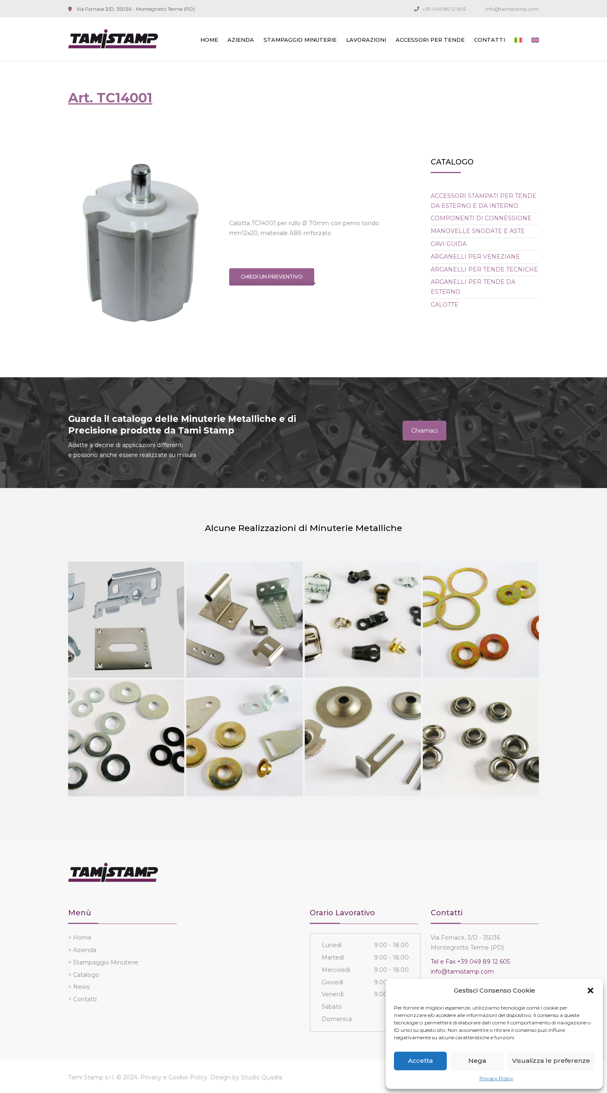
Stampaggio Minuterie (300, 39)
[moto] (481, 620)
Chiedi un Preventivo (272, 277)
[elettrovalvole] (481, 738)
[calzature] (363, 620)
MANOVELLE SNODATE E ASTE (478, 231)
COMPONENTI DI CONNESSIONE (481, 218)
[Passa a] (518, 40)
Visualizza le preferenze (551, 1060)
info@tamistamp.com (512, 9)
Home (209, 39)
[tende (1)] (126, 620)
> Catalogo (83, 975)
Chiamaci (424, 430)
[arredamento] (244, 620)
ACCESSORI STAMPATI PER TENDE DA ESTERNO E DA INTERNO (483, 201)
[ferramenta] (244, 738)
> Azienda (82, 950)
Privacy (150, 1077)
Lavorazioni (366, 39)
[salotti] (363, 738)
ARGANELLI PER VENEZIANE (475, 256)
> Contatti (82, 999)
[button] (590, 990)
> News (79, 987)
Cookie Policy (187, 1077)
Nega (477, 1060)
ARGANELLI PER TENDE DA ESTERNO (473, 286)
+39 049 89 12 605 (444, 9)
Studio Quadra (261, 1077)
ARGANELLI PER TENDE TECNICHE (484, 269)
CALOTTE (444, 304)
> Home (80, 937)
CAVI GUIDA (449, 244)
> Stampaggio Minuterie (103, 962)
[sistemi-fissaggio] (126, 738)
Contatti (489, 39)
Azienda (241, 39)
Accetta (420, 1060)
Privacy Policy (496, 1078)
